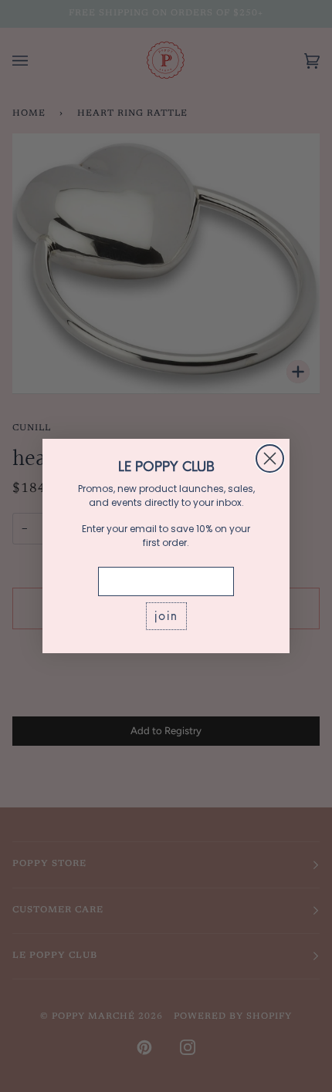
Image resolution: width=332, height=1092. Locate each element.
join (166, 616)
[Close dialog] (269, 458)
